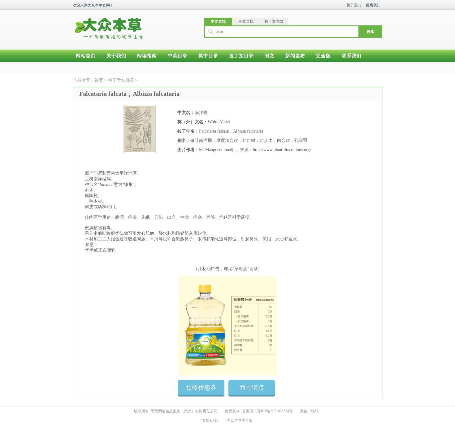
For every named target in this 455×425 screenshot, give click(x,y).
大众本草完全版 (240, 420)
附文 (270, 55)
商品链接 (251, 387)
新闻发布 (295, 55)
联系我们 (373, 5)
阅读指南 (147, 55)
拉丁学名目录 (121, 80)
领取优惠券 (201, 387)
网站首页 (86, 55)
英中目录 (208, 55)
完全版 (323, 55)
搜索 (370, 31)
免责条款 (232, 411)
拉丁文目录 (241, 55)
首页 (98, 80)
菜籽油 (240, 268)
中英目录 (178, 55)
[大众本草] (109, 25)
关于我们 (353, 5)
